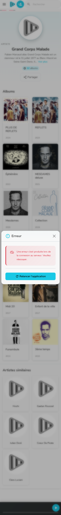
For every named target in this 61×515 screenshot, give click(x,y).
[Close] (54, 236)
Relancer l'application (30, 276)
